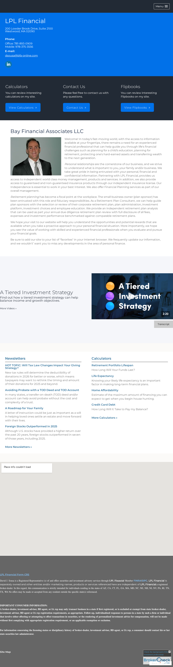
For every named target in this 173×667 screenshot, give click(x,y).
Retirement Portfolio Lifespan (112, 365)
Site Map (5, 651)
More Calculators (104, 417)
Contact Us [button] (75, 107)
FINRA (137, 580)
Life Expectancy (103, 376)
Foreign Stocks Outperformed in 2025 (31, 426)
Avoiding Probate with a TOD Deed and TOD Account (42, 390)
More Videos (8, 308)
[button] (162, 6)
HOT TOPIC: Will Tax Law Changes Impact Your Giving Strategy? (42, 367)
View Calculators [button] (21, 107)
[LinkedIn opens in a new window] (8, 64)
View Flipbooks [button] (135, 107)
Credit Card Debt (103, 404)
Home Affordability (105, 390)
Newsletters (15, 358)
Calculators (101, 358)
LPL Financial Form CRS (14, 574)
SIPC (144, 580)
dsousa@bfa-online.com (21, 55)
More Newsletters (18, 447)
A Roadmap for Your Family (24, 408)
